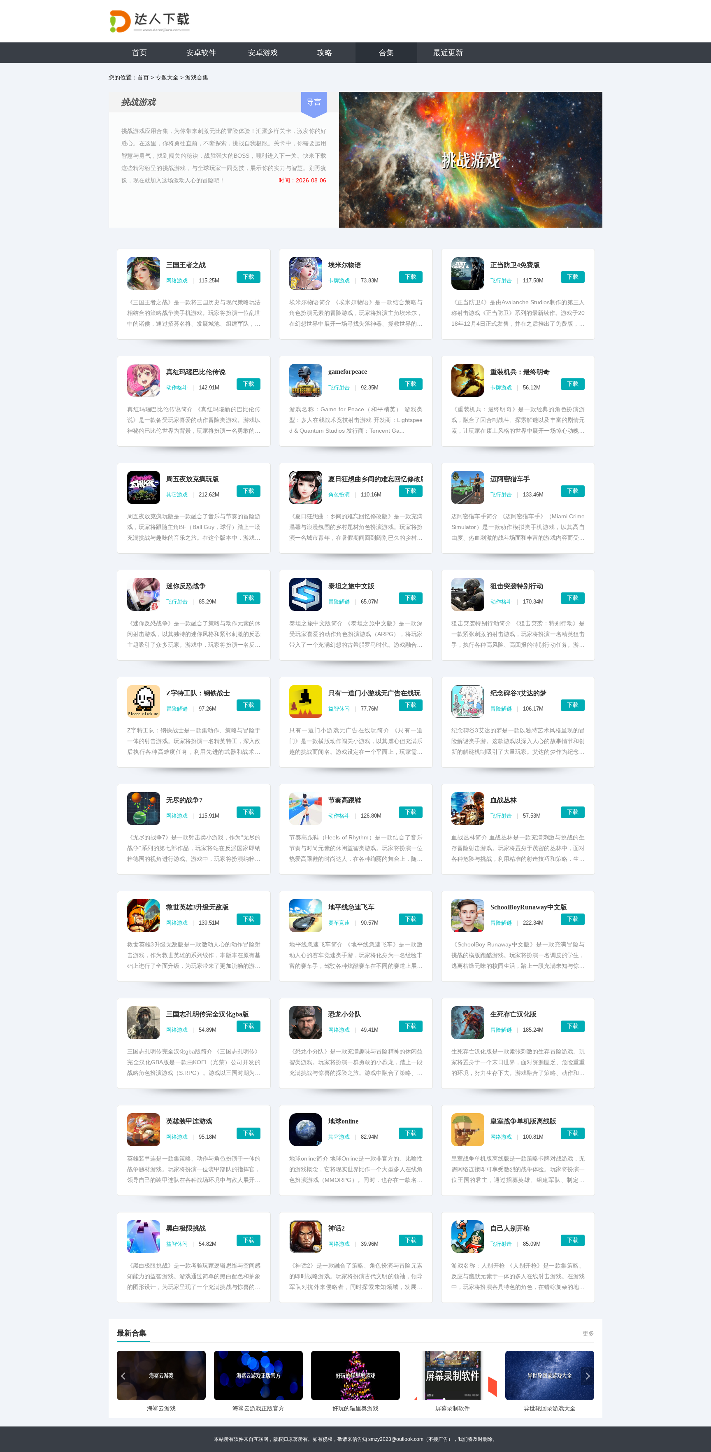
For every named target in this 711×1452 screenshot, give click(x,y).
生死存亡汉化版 (513, 1014)
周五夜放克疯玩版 (192, 478)
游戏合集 (196, 77)
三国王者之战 (186, 264)
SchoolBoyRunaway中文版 (528, 907)
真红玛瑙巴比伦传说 (195, 371)
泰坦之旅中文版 (351, 586)
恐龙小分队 (344, 1014)
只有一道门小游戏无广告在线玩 (374, 693)
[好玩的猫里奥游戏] (355, 1375)
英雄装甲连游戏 (189, 1121)
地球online (343, 1121)
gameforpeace (347, 371)
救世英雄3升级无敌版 (197, 907)
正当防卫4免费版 (515, 264)
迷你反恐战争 (186, 586)
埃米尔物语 (344, 264)
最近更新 (448, 53)
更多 (588, 1333)
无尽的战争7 (184, 800)
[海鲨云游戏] (161, 1375)
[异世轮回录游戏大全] (549, 1375)
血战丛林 (503, 800)
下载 (248, 276)
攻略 (324, 53)
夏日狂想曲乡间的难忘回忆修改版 (377, 478)
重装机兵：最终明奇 (520, 371)
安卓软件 (201, 53)
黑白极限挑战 (186, 1228)
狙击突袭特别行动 (516, 586)
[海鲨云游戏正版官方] (258, 1375)
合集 (386, 53)
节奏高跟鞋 (344, 800)
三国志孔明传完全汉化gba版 (207, 1014)
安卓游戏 (263, 53)
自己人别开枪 (510, 1228)
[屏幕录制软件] (452, 1375)
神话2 (336, 1228)
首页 (139, 53)
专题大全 (167, 77)
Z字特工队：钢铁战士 (198, 693)
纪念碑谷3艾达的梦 (518, 693)
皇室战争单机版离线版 (523, 1121)
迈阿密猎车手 (510, 478)
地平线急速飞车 (351, 907)
